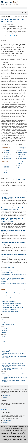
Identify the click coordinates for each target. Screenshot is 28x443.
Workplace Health (6, 322)
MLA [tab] (14, 179)
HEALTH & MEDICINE (5, 317)
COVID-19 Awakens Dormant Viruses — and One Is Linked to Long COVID (14, 374)
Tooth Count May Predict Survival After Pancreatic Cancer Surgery (13, 350)
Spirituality (4, 330)
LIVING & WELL (4, 334)
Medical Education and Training (8, 155)
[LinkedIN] (14, 35)
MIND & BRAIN (4, 326)
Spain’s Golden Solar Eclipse (9, 301)
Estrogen (20, 163)
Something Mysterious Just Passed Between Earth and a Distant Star (13, 275)
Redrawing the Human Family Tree (10, 295)
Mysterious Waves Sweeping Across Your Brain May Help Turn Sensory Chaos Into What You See (14, 362)
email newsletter (20, 8)
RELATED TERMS (19, 144)
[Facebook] (8, 35)
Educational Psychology (6, 166)
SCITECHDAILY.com (10, 267)
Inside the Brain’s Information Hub (10, 305)
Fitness (3, 341)
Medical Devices (7, 158)
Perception (4, 328)
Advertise (20, 426)
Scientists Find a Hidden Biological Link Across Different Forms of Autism (12, 271)
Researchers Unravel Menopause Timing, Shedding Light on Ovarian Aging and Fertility (13, 208)
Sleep (19, 165)
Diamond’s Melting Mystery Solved (10, 297)
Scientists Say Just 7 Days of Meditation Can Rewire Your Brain (14, 381)
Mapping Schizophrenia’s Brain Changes (11, 293)
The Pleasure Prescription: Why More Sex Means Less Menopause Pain (13, 197)
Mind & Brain (5, 161)
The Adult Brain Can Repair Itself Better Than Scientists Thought (12, 369)
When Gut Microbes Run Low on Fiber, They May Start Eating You (14, 377)
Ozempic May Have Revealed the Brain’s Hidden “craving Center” (13, 365)
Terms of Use (20, 428)
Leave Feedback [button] (7, 420)
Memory (5, 172)
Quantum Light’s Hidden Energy (9, 309)
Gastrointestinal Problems (8, 324)
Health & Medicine (6, 147)
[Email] (17, 35)
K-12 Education (7, 164)
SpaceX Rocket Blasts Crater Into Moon (11, 299)
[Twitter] (10, 35)
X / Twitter (5, 409)
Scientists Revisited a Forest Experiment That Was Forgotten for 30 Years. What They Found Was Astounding (12, 279)
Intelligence (6, 170)
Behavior (4, 332)
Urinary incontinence (22, 158)
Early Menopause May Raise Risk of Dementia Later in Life (13, 255)
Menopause (6, 152)
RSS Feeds (5, 397)
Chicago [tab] (24, 179)
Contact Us (5, 422)
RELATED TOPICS (5, 144)
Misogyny (20, 168)
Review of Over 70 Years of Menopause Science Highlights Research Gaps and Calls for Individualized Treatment (12, 220)
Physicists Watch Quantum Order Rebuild (11, 303)
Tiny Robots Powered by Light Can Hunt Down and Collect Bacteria (14, 357)
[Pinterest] (12, 35)
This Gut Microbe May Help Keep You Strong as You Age (14, 353)
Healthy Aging (7, 150)
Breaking (3, 289)
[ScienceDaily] (9, 2)
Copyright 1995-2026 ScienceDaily (9, 430)
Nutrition (4, 339)
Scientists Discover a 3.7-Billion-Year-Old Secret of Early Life (14, 284)
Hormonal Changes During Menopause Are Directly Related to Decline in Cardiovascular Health (13, 231)
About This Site (4, 426)
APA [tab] (19, 179)
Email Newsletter (7, 395)
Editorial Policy (12, 428)
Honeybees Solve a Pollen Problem (10, 311)
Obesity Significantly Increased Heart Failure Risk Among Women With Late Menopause (13, 243)
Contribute (14, 426)
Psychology (20, 161)
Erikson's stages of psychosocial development (22, 149)
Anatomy (20, 156)
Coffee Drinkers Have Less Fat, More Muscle (12, 307)
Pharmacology (5, 320)
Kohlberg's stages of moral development (22, 153)
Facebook (5, 407)
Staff (10, 426)
